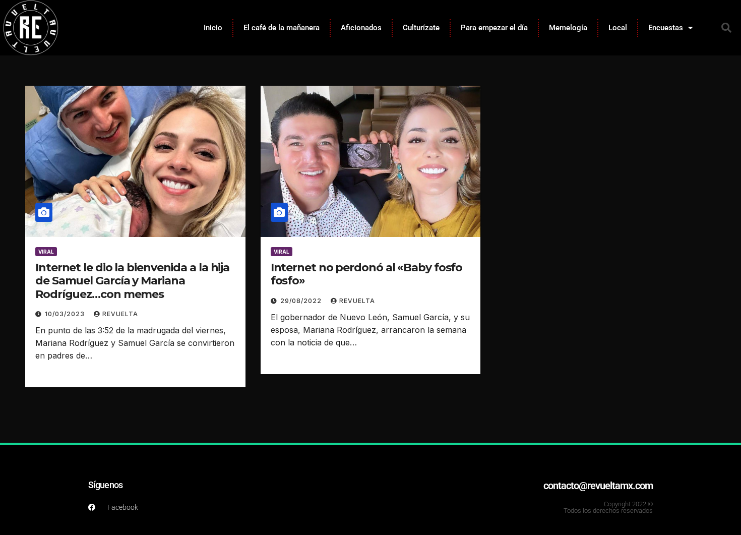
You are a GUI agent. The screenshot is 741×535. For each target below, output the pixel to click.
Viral (46, 252)
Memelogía (568, 27)
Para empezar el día (494, 27)
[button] (726, 28)
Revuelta (120, 314)
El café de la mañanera (281, 27)
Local (617, 27)
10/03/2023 (66, 314)
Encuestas (665, 27)
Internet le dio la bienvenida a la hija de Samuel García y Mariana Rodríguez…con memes (132, 281)
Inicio (213, 27)
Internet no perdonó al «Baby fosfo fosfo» (367, 274)
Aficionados (361, 27)
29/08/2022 (302, 301)
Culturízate (421, 27)
